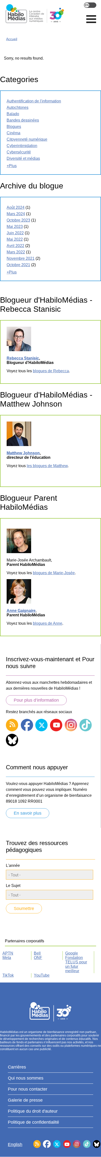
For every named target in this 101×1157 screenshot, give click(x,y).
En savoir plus (27, 813)
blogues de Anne (47, 623)
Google (71, 953)
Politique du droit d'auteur (33, 1111)
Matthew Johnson (23, 453)
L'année (13, 865)
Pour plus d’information (36, 700)
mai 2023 (15, 226)
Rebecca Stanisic (23, 358)
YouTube (42, 975)
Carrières (17, 1067)
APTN (7, 953)
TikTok (8, 975)
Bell (37, 953)
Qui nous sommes (25, 1078)
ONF (38, 958)
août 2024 (16, 207)
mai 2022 (15, 239)
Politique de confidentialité (33, 1122)
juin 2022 (15, 233)
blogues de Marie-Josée (54, 573)
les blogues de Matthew (47, 466)
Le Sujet (13, 885)
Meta (6, 958)
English (90, 5)
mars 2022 (16, 252)
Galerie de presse (25, 1100)
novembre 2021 (21, 258)
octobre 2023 (18, 220)
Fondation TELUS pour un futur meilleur (76, 964)
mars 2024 (16, 214)
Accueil (11, 39)
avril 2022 (15, 246)
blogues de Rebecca (51, 371)
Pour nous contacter (27, 1089)
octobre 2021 (18, 265)
